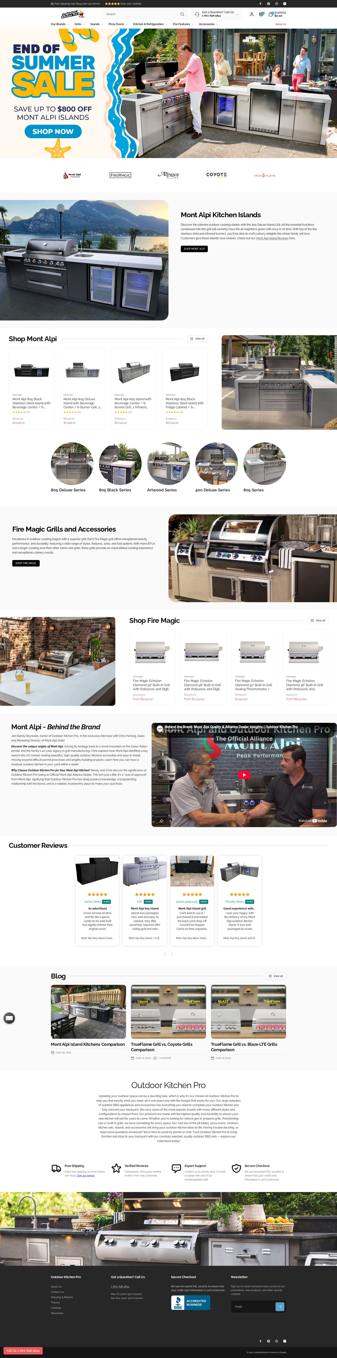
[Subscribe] (280, 1306)
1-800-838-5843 (120, 1286)
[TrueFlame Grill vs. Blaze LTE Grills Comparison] (248, 1012)
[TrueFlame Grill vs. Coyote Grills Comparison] (168, 1012)
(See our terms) (85, 1175)
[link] (75, 4)
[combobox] (145, 14)
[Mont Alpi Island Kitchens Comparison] (88, 1012)
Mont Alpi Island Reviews (272, 238)
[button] (277, 14)
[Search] (182, 14)
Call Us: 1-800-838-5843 (23, 1350)
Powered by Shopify (278, 1352)
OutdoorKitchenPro (261, 1352)
